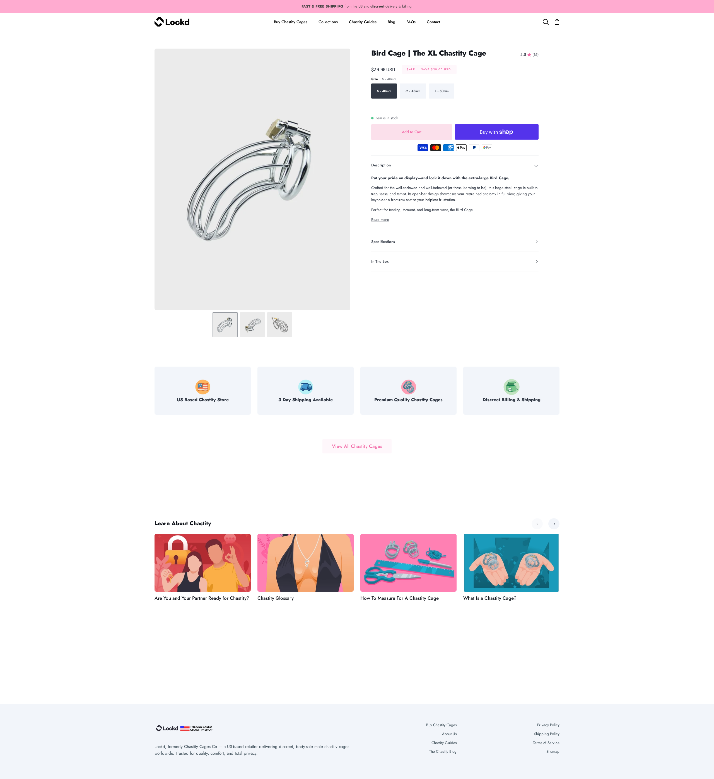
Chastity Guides (444, 742)
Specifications (383, 241)
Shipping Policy (546, 734)
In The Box (380, 261)
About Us (449, 734)
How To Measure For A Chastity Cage (399, 598)
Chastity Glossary (275, 598)
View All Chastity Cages (357, 446)
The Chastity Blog (443, 751)
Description (381, 165)
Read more (380, 219)
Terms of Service (546, 742)
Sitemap (552, 751)
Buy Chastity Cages (441, 725)
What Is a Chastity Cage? (490, 598)
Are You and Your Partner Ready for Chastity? (202, 598)
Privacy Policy (548, 725)
